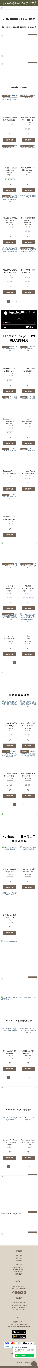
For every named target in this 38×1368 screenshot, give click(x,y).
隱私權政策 (19, 1258)
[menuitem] (8, 301)
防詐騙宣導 (19, 1260)
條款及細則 (19, 1256)
